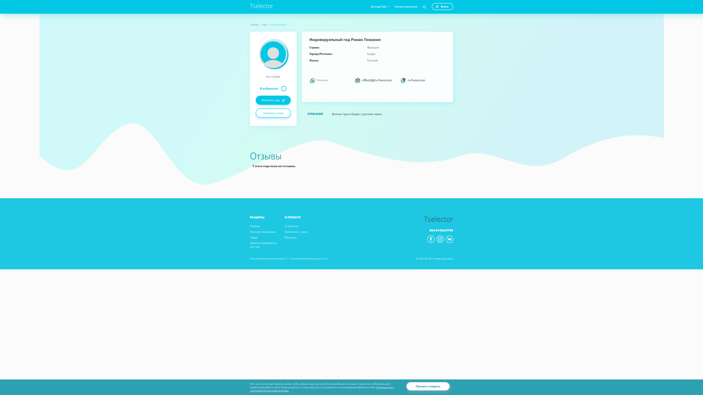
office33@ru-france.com (377, 80)
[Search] (424, 7)
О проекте (291, 226)
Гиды (264, 24)
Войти (444, 6)
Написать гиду (270, 100)
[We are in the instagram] (440, 239)
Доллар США (378, 6)
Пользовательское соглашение (268, 258)
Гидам (254, 237)
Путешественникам (406, 6)
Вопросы (291, 237)
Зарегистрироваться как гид (263, 245)
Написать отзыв (273, 113)
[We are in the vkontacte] (449, 239)
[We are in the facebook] (430, 239)
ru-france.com (416, 80)
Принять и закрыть (428, 386)
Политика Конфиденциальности (308, 258)
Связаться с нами (296, 232)
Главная (254, 24)
